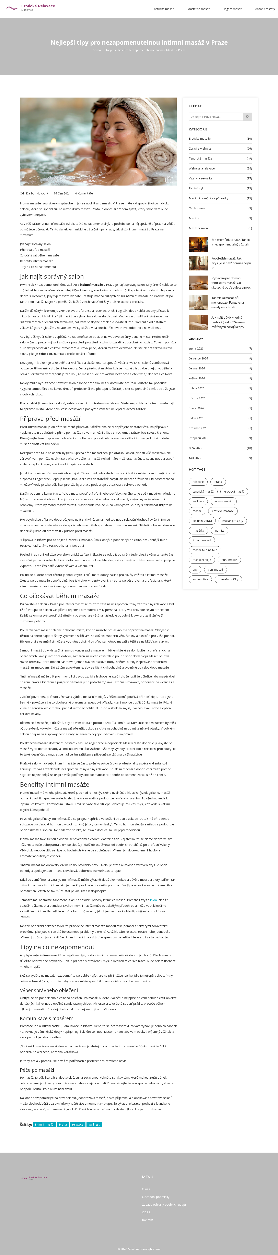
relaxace (198, 482)
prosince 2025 (220, 428)
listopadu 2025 (220, 438)
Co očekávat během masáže (39, 255)
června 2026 (220, 368)
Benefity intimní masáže (36, 261)
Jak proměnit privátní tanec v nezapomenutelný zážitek (230, 242)
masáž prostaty (232, 521)
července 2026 (220, 358)
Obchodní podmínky (156, 1197)
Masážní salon (220, 228)
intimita (219, 530)
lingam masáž (202, 540)
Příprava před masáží (35, 250)
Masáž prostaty (264, 9)
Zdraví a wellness (220, 148)
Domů (96, 50)
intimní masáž (224, 501)
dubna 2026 (220, 388)
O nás (146, 1189)
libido (153, 900)
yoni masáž (215, 569)
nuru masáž (229, 560)
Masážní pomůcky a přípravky (220, 198)
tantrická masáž (203, 491)
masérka (198, 530)
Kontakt (147, 1220)
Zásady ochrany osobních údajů (164, 1204)
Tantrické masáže (220, 158)
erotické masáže (223, 511)
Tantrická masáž (163, 9)
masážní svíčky (228, 579)
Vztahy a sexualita (220, 178)
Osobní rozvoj (220, 208)
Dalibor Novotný (37, 193)
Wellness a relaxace (220, 168)
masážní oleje (202, 560)
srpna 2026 (220, 348)
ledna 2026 (220, 418)
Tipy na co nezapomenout (38, 267)
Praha (218, 482)
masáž (197, 511)
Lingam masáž (232, 9)
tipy (195, 569)
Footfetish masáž (198, 9)
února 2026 (220, 408)
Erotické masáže (220, 138)
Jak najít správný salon (35, 244)
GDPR (146, 1212)
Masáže (220, 218)
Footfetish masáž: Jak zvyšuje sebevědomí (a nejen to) (231, 262)
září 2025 (220, 458)
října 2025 (220, 448)
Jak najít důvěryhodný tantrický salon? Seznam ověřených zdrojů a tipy (228, 322)
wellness (198, 501)
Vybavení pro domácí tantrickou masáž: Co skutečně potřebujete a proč (231, 282)
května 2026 (220, 378)
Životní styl (220, 188)
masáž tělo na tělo (205, 550)
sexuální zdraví (202, 521)
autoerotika (200, 579)
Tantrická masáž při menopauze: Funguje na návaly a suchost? (227, 302)
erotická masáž (234, 491)
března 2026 (220, 398)
